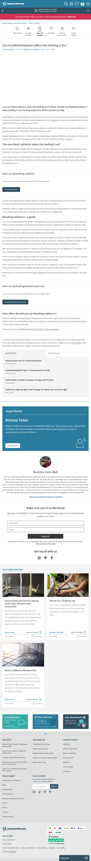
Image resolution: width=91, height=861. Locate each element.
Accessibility (61, 848)
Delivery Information (70, 749)
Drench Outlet (68, 767)
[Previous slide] (2, 11)
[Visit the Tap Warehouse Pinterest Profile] (45, 558)
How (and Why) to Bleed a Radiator (45, 329)
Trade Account (68, 758)
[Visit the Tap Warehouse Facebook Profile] (52, 558)
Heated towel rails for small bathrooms (23, 360)
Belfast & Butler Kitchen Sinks (43, 753)
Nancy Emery (10, 632)
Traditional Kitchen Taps (41, 744)
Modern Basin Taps (39, 762)
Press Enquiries (7, 816)
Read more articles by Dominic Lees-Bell (45, 497)
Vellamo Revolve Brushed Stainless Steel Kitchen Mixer (14, 763)
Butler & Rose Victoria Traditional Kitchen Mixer (14, 752)
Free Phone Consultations (11, 780)
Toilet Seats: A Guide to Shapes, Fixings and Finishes (29, 380)
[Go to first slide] (88, 11)
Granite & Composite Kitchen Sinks (45, 758)
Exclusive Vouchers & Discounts (13, 798)
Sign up (45, 536)
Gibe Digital (12, 851)
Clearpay (5, 812)
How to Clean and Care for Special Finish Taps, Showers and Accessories (22, 603)
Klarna (4, 807)
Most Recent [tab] (10, 353)
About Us (66, 762)
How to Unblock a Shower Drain (20, 670)
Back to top (45, 733)
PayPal (4, 803)
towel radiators (39, 272)
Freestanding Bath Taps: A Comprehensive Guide (27, 370)
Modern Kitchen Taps (40, 749)
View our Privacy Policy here (45, 544)
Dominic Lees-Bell (31, 49)
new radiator (76, 343)
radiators (54, 120)
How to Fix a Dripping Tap (62, 600)
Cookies (51, 848)
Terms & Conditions (28, 848)
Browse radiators (11, 189)
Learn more (13, 445)
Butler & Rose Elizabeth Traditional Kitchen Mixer (14, 745)
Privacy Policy (42, 848)
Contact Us (67, 771)
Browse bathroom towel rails (15, 302)
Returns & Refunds (69, 753)
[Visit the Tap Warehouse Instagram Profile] (39, 558)
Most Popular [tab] (54, 353)
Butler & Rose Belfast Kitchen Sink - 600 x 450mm (14, 770)
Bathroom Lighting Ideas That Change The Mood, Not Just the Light (36, 389)
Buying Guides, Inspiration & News (14, 23)
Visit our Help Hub (8, 840)
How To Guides (34, 23)
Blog (4, 785)
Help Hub (66, 744)
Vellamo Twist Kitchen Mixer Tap (13, 757)
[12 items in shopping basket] (82, 4)
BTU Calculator (7, 794)
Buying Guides (7, 789)
